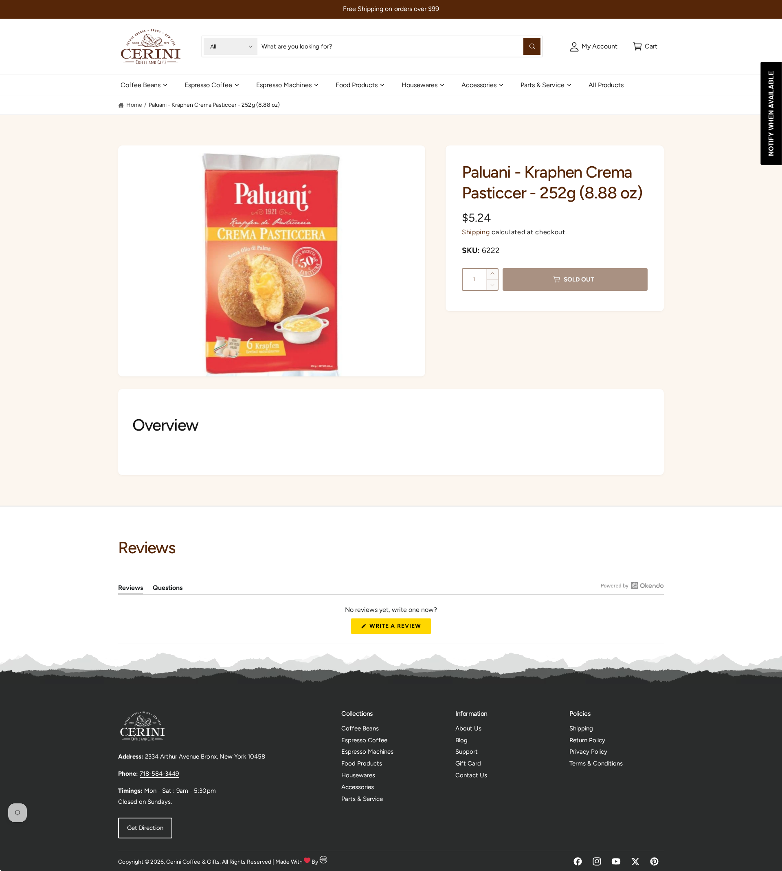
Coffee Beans (140, 85)
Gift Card (468, 763)
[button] (645, 46)
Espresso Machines (283, 85)
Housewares (419, 85)
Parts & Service (542, 85)
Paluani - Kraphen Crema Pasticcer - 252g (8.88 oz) (214, 104)
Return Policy (587, 740)
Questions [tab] (167, 589)
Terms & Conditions (596, 763)
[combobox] (400, 46)
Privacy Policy (588, 751)
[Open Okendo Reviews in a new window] (632, 585)
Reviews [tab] (130, 589)
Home (134, 104)
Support (466, 751)
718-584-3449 (159, 773)
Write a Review (397, 628)
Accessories (478, 85)
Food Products (357, 85)
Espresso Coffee (208, 85)
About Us (468, 728)
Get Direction (145, 827)
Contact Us (471, 775)
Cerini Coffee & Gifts (192, 861)
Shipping (476, 232)
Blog (461, 740)
